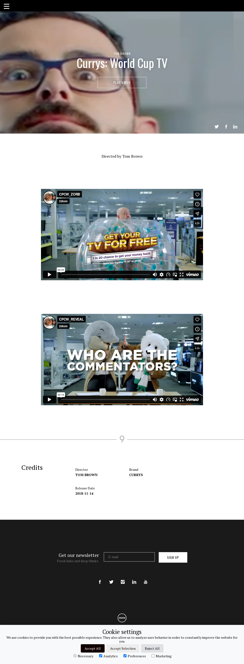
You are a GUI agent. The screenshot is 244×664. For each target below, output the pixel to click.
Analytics (110, 656)
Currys (136, 474)
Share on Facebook (226, 127)
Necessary (85, 656)
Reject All (152, 648)
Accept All (93, 648)
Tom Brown (122, 54)
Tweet (217, 127)
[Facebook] (100, 578)
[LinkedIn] (134, 578)
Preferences (137, 656)
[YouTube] (146, 578)
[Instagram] (123, 578)
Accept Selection (123, 648)
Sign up (173, 557)
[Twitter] (111, 578)
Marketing (164, 656)
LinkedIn (235, 127)
